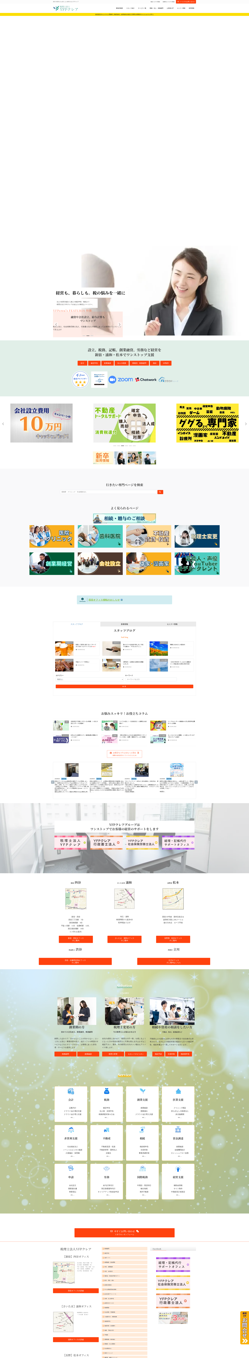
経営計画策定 (108, 1285)
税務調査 (107, 1307)
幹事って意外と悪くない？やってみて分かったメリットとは (86, 645)
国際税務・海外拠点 (110, 1339)
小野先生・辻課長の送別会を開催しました (133, 663)
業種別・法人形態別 (110, 1344)
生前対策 (171, 1054)
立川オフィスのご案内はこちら (174, 961)
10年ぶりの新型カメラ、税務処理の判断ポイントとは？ (84, 736)
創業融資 (88, 1054)
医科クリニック (109, 1353)
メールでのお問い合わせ (187, 1)
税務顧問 (65, 1054)
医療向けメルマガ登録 (168, 1)
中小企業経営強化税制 (110, 1289)
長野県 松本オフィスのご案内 (173, 939)
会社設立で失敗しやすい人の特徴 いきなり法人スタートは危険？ (84, 722)
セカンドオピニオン (136, 1054)
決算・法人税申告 (109, 1298)
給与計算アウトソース (110, 1294)
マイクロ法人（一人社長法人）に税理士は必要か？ (133, 722)
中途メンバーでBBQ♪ (83, 662)
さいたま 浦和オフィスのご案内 (124, 939)
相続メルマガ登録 (155, 1)
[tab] (76, 624)
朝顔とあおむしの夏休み (177, 645)
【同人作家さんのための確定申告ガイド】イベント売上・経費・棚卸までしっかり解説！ (133, 736)
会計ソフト (107, 1257)
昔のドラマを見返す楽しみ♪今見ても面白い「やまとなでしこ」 (133, 645)
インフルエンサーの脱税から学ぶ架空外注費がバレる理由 (181, 722)
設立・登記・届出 (109, 1280)
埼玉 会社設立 (109, 1271)
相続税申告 (185, 1054)
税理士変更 (113, 1054)
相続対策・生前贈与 (110, 1325)
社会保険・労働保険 (110, 1312)
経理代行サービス (109, 1303)
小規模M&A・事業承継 (111, 1316)
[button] (120, 324)
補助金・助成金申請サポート (112, 1276)
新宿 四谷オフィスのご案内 (76, 939)
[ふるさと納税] (159, 668)
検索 (124, 686)
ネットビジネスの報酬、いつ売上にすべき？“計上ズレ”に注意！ (181, 736)
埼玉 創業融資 (109, 1267)
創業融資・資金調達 (110, 1262)
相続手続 (158, 1054)
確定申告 (107, 1253)
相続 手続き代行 (109, 1330)
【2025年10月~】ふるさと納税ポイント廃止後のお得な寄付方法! (180, 663)
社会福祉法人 (108, 1348)
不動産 (106, 1335)
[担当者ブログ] (64, 653)
